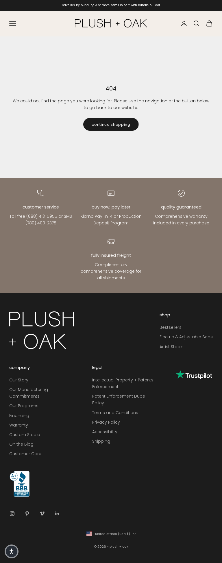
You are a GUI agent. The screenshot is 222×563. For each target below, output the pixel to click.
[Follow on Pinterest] (27, 513)
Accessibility (104, 432)
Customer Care (25, 454)
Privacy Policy (106, 422)
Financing (19, 415)
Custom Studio (24, 435)
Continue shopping (111, 124)
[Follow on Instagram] (12, 513)
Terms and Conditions (115, 413)
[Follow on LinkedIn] (57, 513)
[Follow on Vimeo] (42, 513)
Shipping (101, 441)
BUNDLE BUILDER (149, 5)
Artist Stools (172, 347)
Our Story (18, 380)
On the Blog (21, 444)
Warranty (18, 425)
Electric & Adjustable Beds (186, 337)
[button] (11, 551)
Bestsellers (171, 327)
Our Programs (23, 406)
